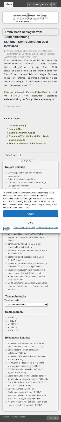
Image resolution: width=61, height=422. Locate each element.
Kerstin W (12, 250)
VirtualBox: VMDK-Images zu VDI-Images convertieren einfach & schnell (28, 237)
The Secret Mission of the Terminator (27, 143)
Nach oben (54, 418)
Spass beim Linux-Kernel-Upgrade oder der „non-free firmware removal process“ (28, 286)
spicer (10, 270)
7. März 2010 (47, 51)
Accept (30, 213)
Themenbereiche (12, 300)
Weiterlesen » (13, 106)
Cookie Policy (6, 228)
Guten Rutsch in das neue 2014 (22, 179)
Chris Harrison (11, 92)
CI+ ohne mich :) (17, 125)
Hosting (11, 263)
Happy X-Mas (15, 129)
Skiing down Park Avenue (22, 133)
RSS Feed (28, 161)
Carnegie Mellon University (39, 92)
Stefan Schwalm (30, 51)
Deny (30, 222)
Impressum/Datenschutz (24, 227)
